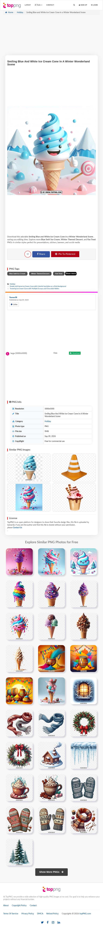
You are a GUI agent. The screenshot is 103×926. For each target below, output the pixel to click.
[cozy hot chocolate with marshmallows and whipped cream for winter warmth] (19, 788)
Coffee (14, 304)
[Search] (74, 5)
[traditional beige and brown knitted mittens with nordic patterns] (51, 820)
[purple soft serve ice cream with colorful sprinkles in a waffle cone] (83, 594)
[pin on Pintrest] (29, 552)
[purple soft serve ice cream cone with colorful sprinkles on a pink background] (19, 562)
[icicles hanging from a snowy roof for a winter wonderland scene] (83, 755)
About (6, 905)
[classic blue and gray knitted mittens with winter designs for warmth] (83, 788)
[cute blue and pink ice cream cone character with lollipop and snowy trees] (83, 562)
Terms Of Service (10, 914)
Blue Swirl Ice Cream (17, 274)
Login (95, 5)
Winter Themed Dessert (40, 274)
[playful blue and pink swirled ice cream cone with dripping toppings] (51, 562)
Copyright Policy (19, 905)
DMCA (40, 914)
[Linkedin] (59, 922)
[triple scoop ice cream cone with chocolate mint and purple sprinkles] (51, 626)
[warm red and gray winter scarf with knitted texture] (19, 723)
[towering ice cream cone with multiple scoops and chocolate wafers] (51, 691)
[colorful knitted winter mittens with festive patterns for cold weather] (19, 820)
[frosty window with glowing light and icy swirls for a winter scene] (83, 691)
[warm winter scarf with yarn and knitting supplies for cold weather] (83, 820)
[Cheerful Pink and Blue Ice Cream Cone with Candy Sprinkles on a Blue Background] (28, 497)
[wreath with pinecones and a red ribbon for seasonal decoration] (19, 755)
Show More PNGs (49, 872)
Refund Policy (52, 914)
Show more (71, 274)
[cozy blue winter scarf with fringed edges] (51, 723)
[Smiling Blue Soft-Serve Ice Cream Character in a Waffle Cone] (28, 468)
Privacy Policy (27, 914)
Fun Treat (58, 274)
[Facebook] (48, 922)
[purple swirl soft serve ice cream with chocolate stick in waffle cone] (51, 594)
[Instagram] (53, 922)
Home (10, 12)
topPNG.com (85, 914)
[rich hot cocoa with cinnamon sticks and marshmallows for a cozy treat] (51, 788)
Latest (28, 5)
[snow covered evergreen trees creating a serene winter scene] (19, 852)
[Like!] (27, 254)
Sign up (83, 5)
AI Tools (38, 5)
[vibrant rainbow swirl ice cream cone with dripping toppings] (19, 594)
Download (76, 353)
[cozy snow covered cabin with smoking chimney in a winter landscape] (51, 755)
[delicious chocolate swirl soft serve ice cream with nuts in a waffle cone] (83, 626)
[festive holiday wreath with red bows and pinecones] (83, 723)
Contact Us (17, 528)
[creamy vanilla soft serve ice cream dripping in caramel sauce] (19, 658)
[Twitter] (42, 922)
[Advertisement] (51, 36)
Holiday (19, 12)
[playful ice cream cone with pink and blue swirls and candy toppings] (19, 626)
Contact (50, 5)
